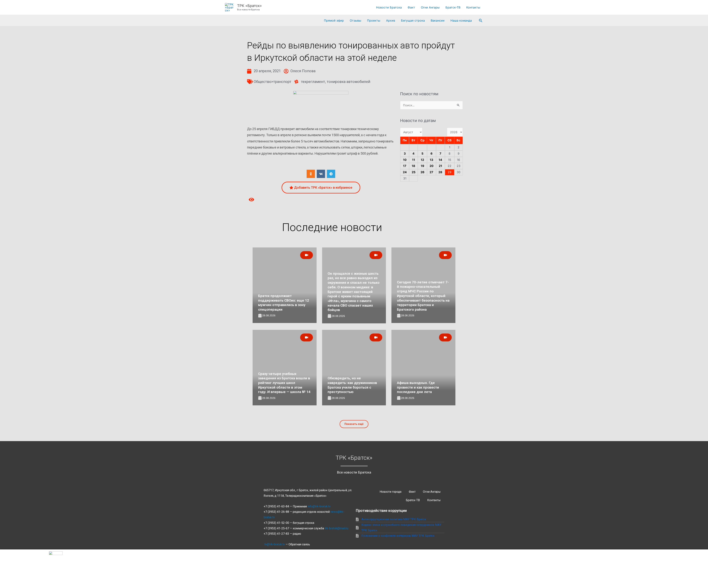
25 (413, 172)
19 (422, 166)
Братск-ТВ (452, 7)
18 (413, 166)
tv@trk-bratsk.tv (274, 544)
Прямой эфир (334, 20)
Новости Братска (389, 7)
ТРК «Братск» (249, 6)
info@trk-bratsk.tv (319, 506)
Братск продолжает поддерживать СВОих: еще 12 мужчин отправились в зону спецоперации (283, 303)
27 (431, 172)
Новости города (390, 491)
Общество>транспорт (272, 81)
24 (405, 172)
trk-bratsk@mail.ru (336, 528)
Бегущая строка (413, 20)
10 (405, 160)
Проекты (373, 20)
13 (431, 160)
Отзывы (355, 20)
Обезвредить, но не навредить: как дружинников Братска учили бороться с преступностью (352, 385)
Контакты (473, 7)
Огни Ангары (430, 7)
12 (422, 160)
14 (440, 160)
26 (422, 172)
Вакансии (438, 20)
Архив (390, 20)
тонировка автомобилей (348, 81)
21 (440, 166)
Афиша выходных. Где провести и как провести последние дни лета (418, 387)
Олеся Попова (302, 71)
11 (413, 160)
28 (440, 172)
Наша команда (461, 20)
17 (404, 166)
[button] (480, 20)
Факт (411, 7)
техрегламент (313, 81)
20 (431, 166)
